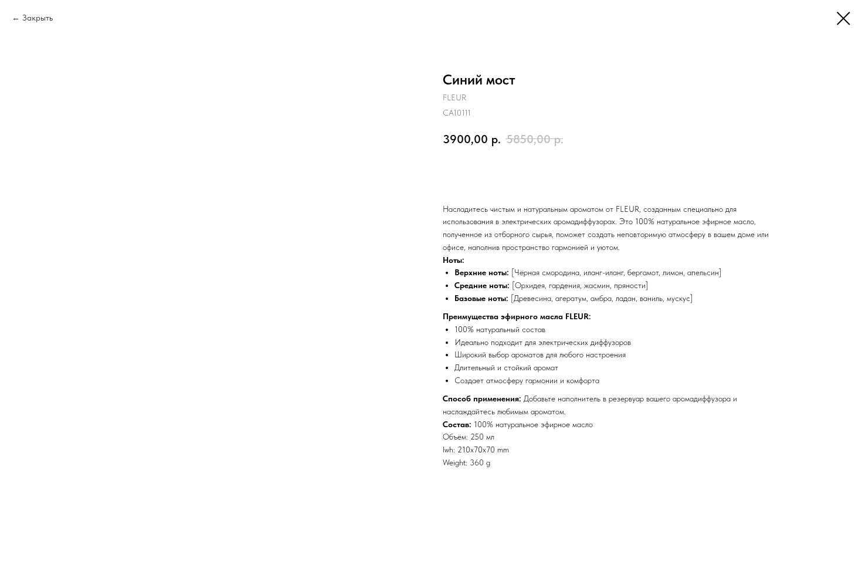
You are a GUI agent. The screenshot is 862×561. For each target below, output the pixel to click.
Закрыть (37, 17)
